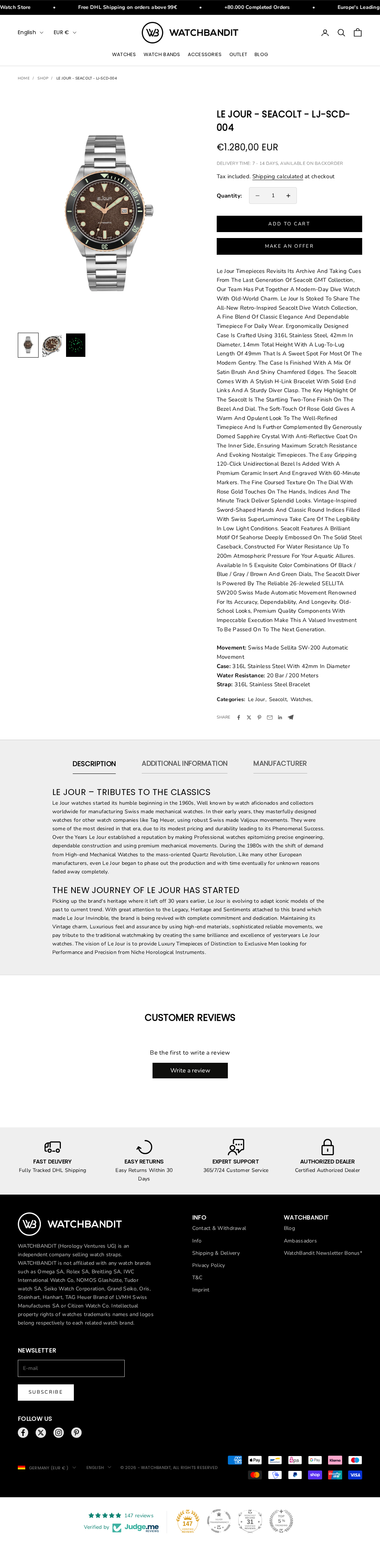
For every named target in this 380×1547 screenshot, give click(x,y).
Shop (42, 78)
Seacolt (278, 699)
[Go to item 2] (52, 345)
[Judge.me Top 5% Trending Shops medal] (281, 1521)
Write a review (190, 1070)
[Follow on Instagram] (58, 1432)
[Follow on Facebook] (23, 1432)
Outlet (238, 54)
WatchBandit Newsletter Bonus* (323, 1253)
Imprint (201, 1289)
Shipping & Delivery (216, 1253)
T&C (197, 1277)
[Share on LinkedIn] (280, 717)
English (27, 32)
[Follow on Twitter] (41, 1432)
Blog (261, 54)
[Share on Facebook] (239, 717)
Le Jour (256, 699)
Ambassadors (300, 1240)
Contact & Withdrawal (219, 1228)
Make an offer (289, 246)
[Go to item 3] (75, 345)
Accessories (205, 54)
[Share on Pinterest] (259, 717)
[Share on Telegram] (291, 717)
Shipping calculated (277, 176)
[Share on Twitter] (249, 717)
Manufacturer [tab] (280, 763)
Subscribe (46, 1392)
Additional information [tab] (184, 763)
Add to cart (289, 224)
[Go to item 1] (28, 345)
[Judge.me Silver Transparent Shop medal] (219, 1521)
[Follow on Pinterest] (76, 1432)
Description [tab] (94, 763)
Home (24, 78)
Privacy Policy (208, 1265)
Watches (124, 54)
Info (197, 1240)
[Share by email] (270, 717)
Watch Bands (162, 54)
